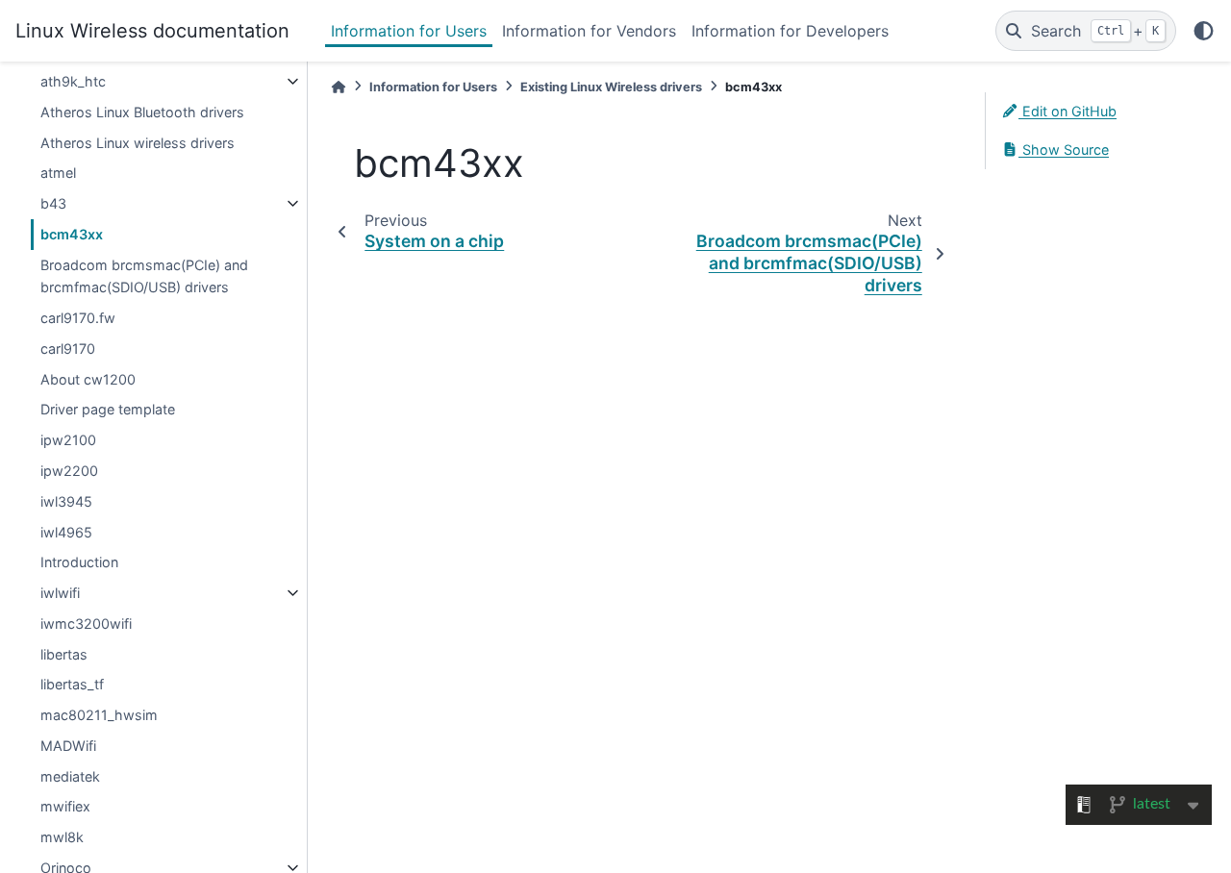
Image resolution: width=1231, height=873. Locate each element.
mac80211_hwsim (99, 715)
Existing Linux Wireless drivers (611, 87)
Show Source (1063, 149)
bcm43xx (71, 234)
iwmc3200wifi (86, 623)
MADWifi (68, 745)
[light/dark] (1204, 30)
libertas (64, 654)
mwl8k (62, 837)
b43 (53, 203)
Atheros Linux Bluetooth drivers (142, 112)
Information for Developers (790, 30)
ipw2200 (69, 470)
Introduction (79, 562)
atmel (58, 172)
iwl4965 (66, 532)
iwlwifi (60, 593)
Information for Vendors (589, 30)
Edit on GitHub (1067, 111)
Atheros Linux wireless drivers (137, 143)
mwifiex (65, 806)
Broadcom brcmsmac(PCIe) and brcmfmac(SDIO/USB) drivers (144, 276)
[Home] (338, 87)
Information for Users (409, 30)
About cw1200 (88, 379)
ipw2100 (68, 440)
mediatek (70, 776)
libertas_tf (72, 684)
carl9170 (67, 348)
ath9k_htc (73, 81)
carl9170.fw (77, 318)
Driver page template (107, 409)
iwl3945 (66, 501)
